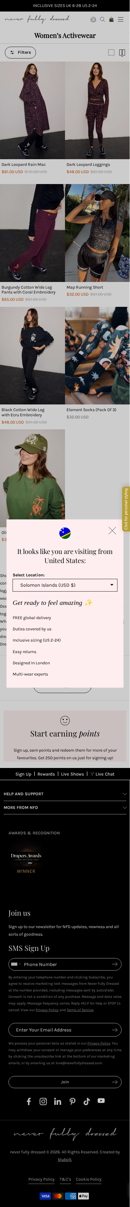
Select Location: (29, 575)
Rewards (46, 774)
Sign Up (23, 774)
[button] (112, 531)
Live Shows (72, 774)
